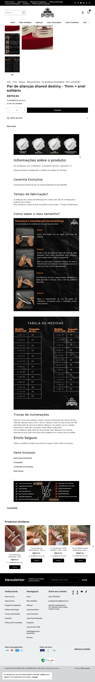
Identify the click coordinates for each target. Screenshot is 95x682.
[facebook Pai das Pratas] (78, 3)
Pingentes (30, 623)
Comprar (14, 567)
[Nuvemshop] (82, 668)
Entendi (35, 677)
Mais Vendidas (25, 22)
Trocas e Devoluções (12, 4)
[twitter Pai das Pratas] (87, 3)
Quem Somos (22, 2)
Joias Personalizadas (34, 618)
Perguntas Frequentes (38, 2)
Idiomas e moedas (82, 649)
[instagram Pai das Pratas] (75, 3)
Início (12, 22)
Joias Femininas (72, 22)
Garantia (26, 4)
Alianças (39, 22)
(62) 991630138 (54, 597)
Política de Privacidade (40, 4)
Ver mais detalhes (15, 103)
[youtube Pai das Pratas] (81, 3)
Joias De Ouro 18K (33, 627)
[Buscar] (23, 12)
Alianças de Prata (33, 82)
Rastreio (30, 637)
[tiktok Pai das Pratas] (84, 3)
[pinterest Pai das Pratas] (89, 3)
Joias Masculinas (54, 22)
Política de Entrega (56, 2)
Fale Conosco (10, 2)
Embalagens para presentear (33, 632)
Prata (15, 82)
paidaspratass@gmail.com (58, 601)
